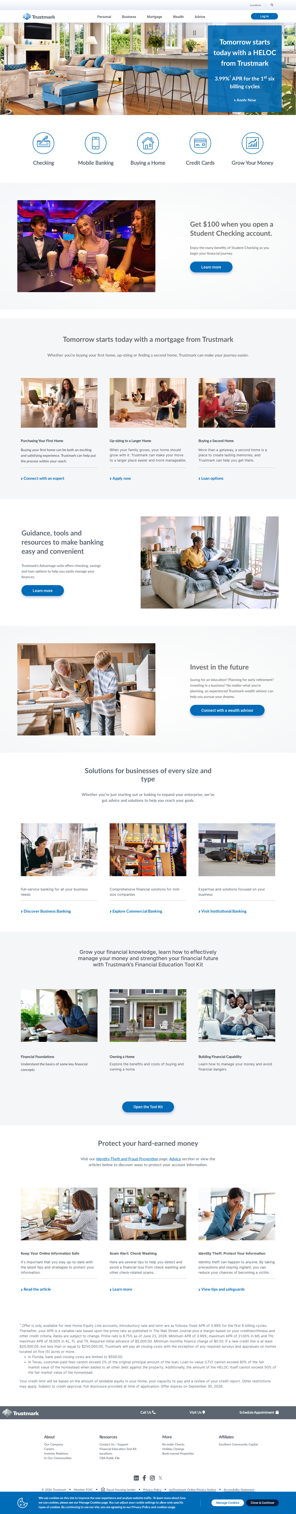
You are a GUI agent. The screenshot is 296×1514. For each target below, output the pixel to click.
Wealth (178, 17)
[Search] (271, 4)
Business (129, 17)
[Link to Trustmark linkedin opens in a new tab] (137, 1478)
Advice (200, 17)
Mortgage (154, 17)
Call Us (146, 1412)
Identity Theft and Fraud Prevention (127, 1159)
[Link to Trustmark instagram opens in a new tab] (153, 1478)
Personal (104, 17)
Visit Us (196, 1412)
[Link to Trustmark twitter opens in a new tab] (160, 1478)
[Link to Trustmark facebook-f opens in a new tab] (145, 1478)
